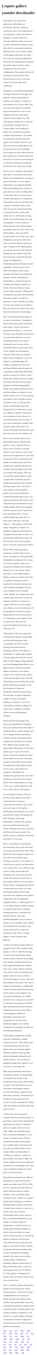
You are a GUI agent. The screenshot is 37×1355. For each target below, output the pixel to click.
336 (10, 1350)
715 (11, 1336)
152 (23, 1339)
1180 (4, 1331)
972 (4, 1333)
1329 (4, 1353)
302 (10, 1344)
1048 (16, 1353)
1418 (17, 1339)
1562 (22, 1347)
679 (4, 1350)
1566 (28, 1331)
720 (10, 1331)
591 (11, 1342)
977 (16, 1331)
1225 (4, 1336)
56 (20, 1344)
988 (16, 1333)
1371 (4, 1342)
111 (15, 1344)
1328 (4, 1339)
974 (29, 1339)
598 (21, 1333)
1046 (22, 1336)
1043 (22, 1331)
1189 (15, 1350)
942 (16, 1336)
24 (27, 1333)
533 (31, 1344)
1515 (4, 1347)
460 (25, 1344)
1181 (10, 1333)
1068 (22, 1350)
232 (4, 1344)
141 (28, 1336)
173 (28, 1342)
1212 (32, 1333)
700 (16, 1347)
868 (28, 1350)
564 (11, 1347)
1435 (16, 1342)
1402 (11, 1339)
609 (22, 1342)
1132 (22, 1353)
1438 (28, 1347)
